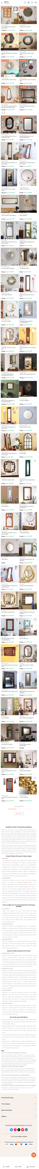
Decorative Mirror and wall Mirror (9, 215)
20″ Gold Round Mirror (6, 321)
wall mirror (8, 1019)
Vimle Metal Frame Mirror (7, 744)
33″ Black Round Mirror (25, 532)
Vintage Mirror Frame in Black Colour (10, 691)
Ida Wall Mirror (23, 850)
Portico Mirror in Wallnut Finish (8, 480)
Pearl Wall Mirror (5, 506)
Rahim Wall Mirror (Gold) (25, 427)
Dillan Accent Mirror (6, 903)
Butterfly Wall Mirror (24, 797)
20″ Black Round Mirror (25, 189)
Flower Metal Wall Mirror (7, 294)
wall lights (11, 1012)
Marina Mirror (5, 559)
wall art (29, 1104)
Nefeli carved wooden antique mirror (28, 374)
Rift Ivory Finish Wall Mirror (25, 770)
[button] (2, 3)
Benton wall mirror (6, 956)
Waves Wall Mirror (5, 718)
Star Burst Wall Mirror (24, 400)
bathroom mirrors (31, 1026)
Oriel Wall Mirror (23, 453)
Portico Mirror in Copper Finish (8, 612)
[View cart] (36, 3)
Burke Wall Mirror (23, 215)
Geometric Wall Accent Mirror (8, 268)
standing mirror (27, 1041)
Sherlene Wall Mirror (24, 638)
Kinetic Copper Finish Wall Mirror (27, 585)
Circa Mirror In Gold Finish (25, 26)
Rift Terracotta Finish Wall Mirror (27, 718)
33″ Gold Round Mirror (24, 268)
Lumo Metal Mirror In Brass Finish (9, 79)
